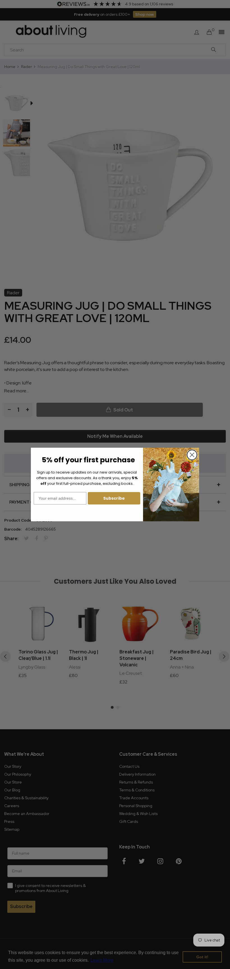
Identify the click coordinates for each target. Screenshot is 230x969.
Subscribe (114, 498)
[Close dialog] (192, 455)
